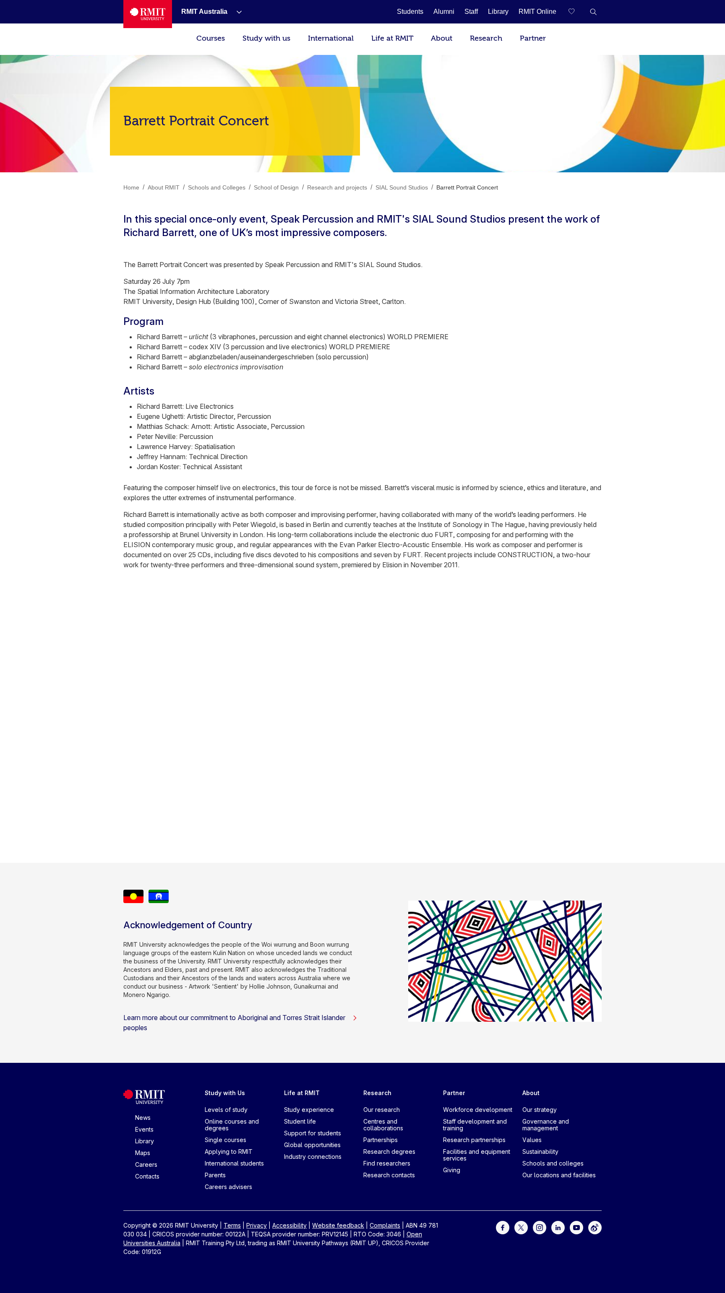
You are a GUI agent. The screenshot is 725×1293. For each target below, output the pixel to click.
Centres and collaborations (383, 1125)
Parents (215, 1175)
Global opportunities (312, 1144)
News (143, 1117)
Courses (210, 38)
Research (486, 38)
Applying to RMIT (229, 1151)
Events (144, 1129)
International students (234, 1163)
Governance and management (545, 1125)
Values (532, 1139)
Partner (533, 38)
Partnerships (380, 1139)
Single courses (225, 1139)
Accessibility (289, 1225)
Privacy (256, 1225)
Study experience (309, 1109)
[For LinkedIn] (558, 1227)
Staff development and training (475, 1125)
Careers (146, 1164)
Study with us (266, 38)
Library (144, 1141)
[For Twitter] (521, 1227)
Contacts (147, 1176)
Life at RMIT (392, 38)
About (441, 38)
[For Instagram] (539, 1227)
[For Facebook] (502, 1227)
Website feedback (338, 1225)
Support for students (312, 1133)
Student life (300, 1121)
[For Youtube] (576, 1227)
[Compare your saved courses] (576, 11)
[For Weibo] (595, 1227)
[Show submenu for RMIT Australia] (236, 12)
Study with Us (225, 1092)
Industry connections (313, 1156)
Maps (142, 1152)
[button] (593, 12)
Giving (451, 1170)
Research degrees (389, 1151)
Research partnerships (474, 1139)
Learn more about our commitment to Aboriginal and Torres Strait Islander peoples (234, 1022)
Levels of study (226, 1109)
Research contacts (389, 1175)
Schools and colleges (553, 1163)
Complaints (385, 1225)
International (331, 38)
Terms (232, 1225)
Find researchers (386, 1163)
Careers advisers (228, 1186)
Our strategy (539, 1109)
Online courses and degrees (232, 1125)
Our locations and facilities (559, 1175)
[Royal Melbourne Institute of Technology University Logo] (147, 14)
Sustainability (540, 1151)
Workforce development (477, 1109)
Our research (381, 1109)
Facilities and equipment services (476, 1155)
